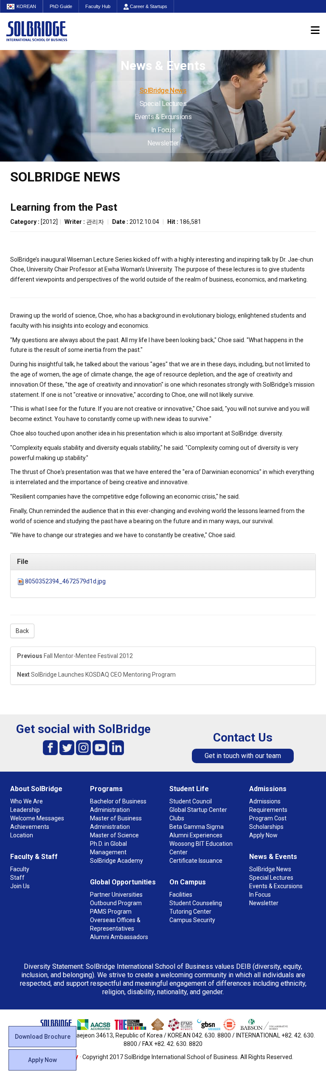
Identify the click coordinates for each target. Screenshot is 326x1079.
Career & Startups (148, 6)
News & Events (273, 857)
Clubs (176, 818)
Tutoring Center (190, 911)
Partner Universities (116, 894)
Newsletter (163, 143)
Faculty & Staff (34, 857)
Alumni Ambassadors (119, 937)
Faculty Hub (97, 6)
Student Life (189, 789)
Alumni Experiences (195, 835)
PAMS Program (111, 911)
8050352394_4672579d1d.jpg (65, 581)
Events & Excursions (163, 117)
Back (22, 630)
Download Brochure (42, 1036)
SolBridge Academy (116, 860)
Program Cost (268, 818)
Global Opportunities (123, 882)
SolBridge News (163, 90)
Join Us (20, 886)
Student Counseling (195, 903)
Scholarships (266, 826)
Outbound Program (116, 903)
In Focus (163, 130)
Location (21, 835)
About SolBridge (36, 789)
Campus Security (192, 920)
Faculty (19, 869)
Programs (106, 789)
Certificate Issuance (195, 860)
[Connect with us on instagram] (83, 747)
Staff (17, 877)
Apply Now (42, 1060)
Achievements (29, 826)
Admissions (268, 789)
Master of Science (114, 835)
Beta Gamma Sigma (196, 826)
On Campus (187, 882)
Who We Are (26, 801)
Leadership (25, 809)
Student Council (190, 801)
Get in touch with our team (243, 756)
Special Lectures (163, 104)
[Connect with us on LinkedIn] (116, 747)
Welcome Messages (37, 818)
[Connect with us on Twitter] (66, 747)
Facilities (180, 894)
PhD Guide (61, 6)
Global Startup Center (198, 809)
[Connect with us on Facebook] (50, 747)
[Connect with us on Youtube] (100, 747)
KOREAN (26, 6)
